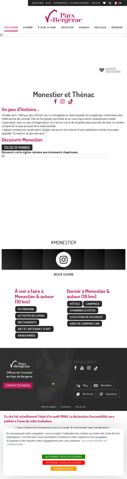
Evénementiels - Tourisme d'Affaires (71, 3)
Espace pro (111, 394)
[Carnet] (104, 3)
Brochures (88, 394)
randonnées (26, 335)
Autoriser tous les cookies (63, 456)
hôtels (75, 304)
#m (54, 242)
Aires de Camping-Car (84, 323)
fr (119, 3)
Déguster (67, 27)
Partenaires (66, 406)
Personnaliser (63, 468)
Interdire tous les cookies (63, 462)
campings (92, 304)
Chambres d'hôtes (83, 310)
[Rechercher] (110, 3)
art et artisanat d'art (34, 329)
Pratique (100, 27)
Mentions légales (48, 406)
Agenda (84, 27)
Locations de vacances (86, 317)
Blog (48, 3)
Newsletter (106, 385)
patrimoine (26, 309)
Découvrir (11, 27)
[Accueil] (63, 16)
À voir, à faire (47, 27)
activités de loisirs (31, 316)
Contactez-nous (18, 385)
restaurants (27, 322)
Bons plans (37, 3)
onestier (66, 242)
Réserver (117, 27)
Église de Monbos (17, 147)
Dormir (28, 27)
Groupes (95, 3)
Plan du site (80, 406)
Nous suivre (64, 274)
